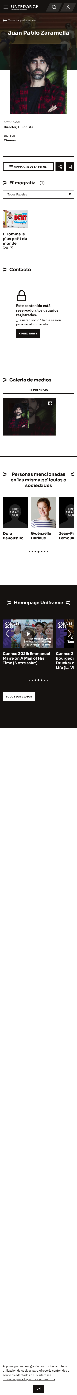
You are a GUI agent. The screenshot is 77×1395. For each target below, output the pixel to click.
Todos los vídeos (19, 696)
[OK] (38, 1388)
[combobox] (38, 194)
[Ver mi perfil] (68, 7)
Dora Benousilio (13, 535)
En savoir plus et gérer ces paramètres (29, 1379)
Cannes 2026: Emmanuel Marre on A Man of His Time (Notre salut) (26, 658)
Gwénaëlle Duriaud (41, 535)
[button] (50, 403)
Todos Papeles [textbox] (17, 194)
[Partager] (60, 166)
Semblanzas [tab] (39, 390)
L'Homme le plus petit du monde (15, 239)
